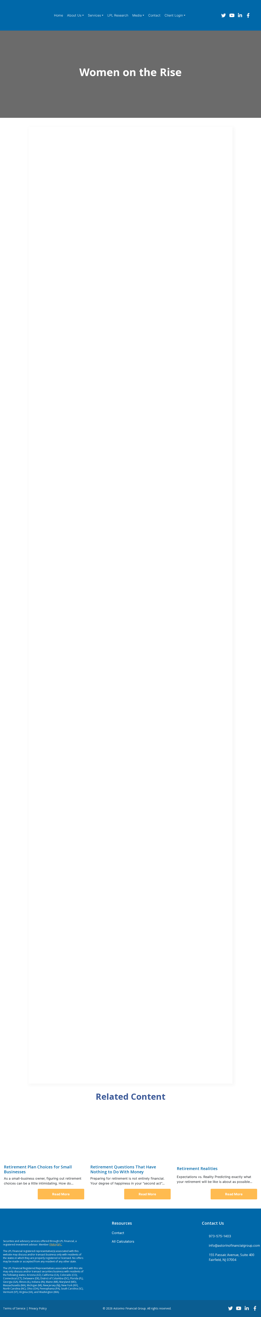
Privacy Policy (38, 1308)
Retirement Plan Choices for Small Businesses (38, 1169)
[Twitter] (224, 15)
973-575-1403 (220, 1236)
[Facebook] (248, 15)
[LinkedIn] (240, 15)
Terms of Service (14, 1308)
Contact (118, 1233)
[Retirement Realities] (217, 1137)
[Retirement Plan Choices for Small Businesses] (44, 1137)
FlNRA (52, 1244)
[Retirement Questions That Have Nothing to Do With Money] (130, 1137)
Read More (61, 1194)
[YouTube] (232, 15)
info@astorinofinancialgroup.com (233, 1245)
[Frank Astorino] (22, 15)
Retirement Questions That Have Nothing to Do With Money (123, 1169)
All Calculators (123, 1241)
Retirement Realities (197, 1168)
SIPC (59, 1244)
